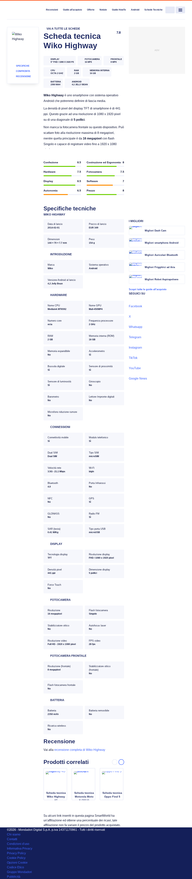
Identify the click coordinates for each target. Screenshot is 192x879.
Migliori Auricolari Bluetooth (161, 255)
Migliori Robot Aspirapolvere (161, 279)
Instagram (135, 347)
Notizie (103, 9)
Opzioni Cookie (17, 862)
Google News (138, 378)
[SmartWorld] (25, 10)
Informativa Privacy (19, 848)
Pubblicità (13, 876)
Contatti (12, 839)
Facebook (135, 306)
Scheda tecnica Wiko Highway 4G (56, 796)
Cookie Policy (16, 857)
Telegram (135, 337)
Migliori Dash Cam (155, 230)
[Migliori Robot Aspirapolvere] (182, 279)
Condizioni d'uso (18, 843)
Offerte (90, 9)
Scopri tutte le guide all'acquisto (147, 289)
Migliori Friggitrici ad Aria (160, 267)
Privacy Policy (16, 853)
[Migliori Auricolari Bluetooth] (182, 255)
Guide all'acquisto (72, 9)
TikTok (133, 357)
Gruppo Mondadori (19, 872)
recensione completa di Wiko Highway (79, 749)
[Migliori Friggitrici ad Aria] (182, 267)
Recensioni (52, 9)
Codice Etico (15, 867)
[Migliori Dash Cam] (182, 230)
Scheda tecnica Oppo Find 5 (112, 794)
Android (135, 9)
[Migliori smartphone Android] (182, 243)
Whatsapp (135, 326)
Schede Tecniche (153, 9)
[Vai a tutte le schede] (62, 28)
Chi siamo (13, 834)
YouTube (135, 368)
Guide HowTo (119, 9)
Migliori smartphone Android (161, 242)
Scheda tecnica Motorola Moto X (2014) (84, 796)
